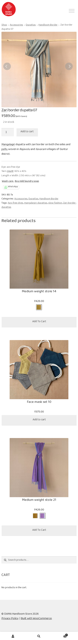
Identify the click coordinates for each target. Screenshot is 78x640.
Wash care (7, 182)
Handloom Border (48, 25)
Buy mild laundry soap (27, 182)
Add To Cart (39, 322)
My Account (13, 636)
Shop (4, 25)
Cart (59, 634)
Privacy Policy (10, 619)
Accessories (16, 25)
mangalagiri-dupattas (35, 204)
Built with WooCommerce (36, 619)
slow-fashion (55, 204)
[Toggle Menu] (72, 17)
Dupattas (31, 25)
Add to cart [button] (39, 420)
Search (39, 636)
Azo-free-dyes (15, 204)
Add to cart (27, 132)
